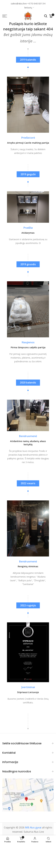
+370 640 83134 (36, 3)
